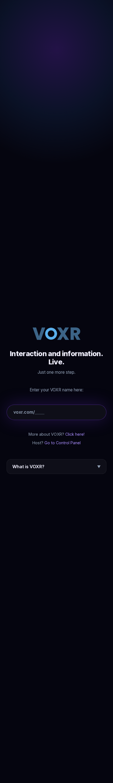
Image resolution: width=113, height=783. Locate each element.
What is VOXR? (56, 466)
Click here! (74, 434)
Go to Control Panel (62, 442)
